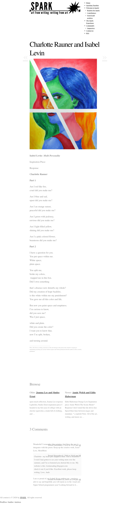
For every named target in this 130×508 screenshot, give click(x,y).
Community (90, 26)
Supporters (91, 28)
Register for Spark (93, 10)
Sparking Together (92, 5)
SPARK (23, 497)
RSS (87, 33)
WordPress (3, 502)
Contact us (89, 31)
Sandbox (10, 502)
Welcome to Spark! (92, 8)
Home (88, 3)
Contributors (91, 13)
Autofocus (18, 502)
